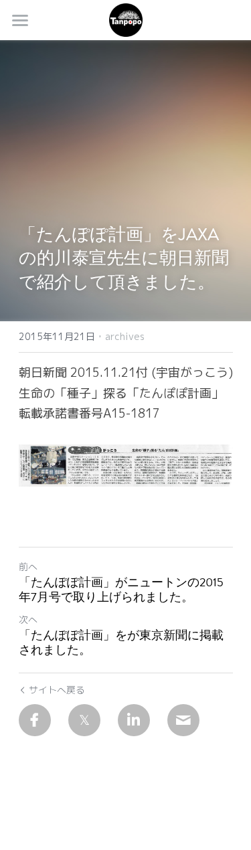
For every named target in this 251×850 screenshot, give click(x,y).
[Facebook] (35, 720)
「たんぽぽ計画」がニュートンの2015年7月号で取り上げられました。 (121, 590)
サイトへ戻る (57, 689)
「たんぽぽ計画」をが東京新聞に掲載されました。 (121, 643)
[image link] (126, 19)
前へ (28, 566)
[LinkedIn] (134, 720)
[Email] (183, 720)
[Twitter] (84, 720)
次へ (28, 619)
